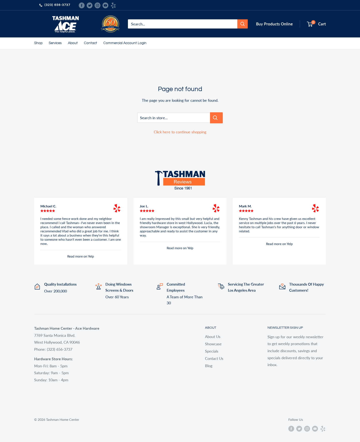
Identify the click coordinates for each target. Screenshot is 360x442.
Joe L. (144, 206)
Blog (208, 365)
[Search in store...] (216, 117)
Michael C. (48, 206)
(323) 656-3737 (57, 4)
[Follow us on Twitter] (89, 5)
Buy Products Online (274, 23)
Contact (90, 43)
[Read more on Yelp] (117, 208)
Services (55, 43)
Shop (38, 43)
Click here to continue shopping (180, 132)
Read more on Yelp (80, 256)
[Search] (242, 23)
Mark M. (245, 206)
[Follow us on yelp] (113, 5)
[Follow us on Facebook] (82, 5)
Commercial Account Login (124, 43)
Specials (211, 351)
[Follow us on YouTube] (105, 5)
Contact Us (214, 358)
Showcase (213, 344)
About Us (212, 336)
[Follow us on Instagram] (97, 5)
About (73, 43)
